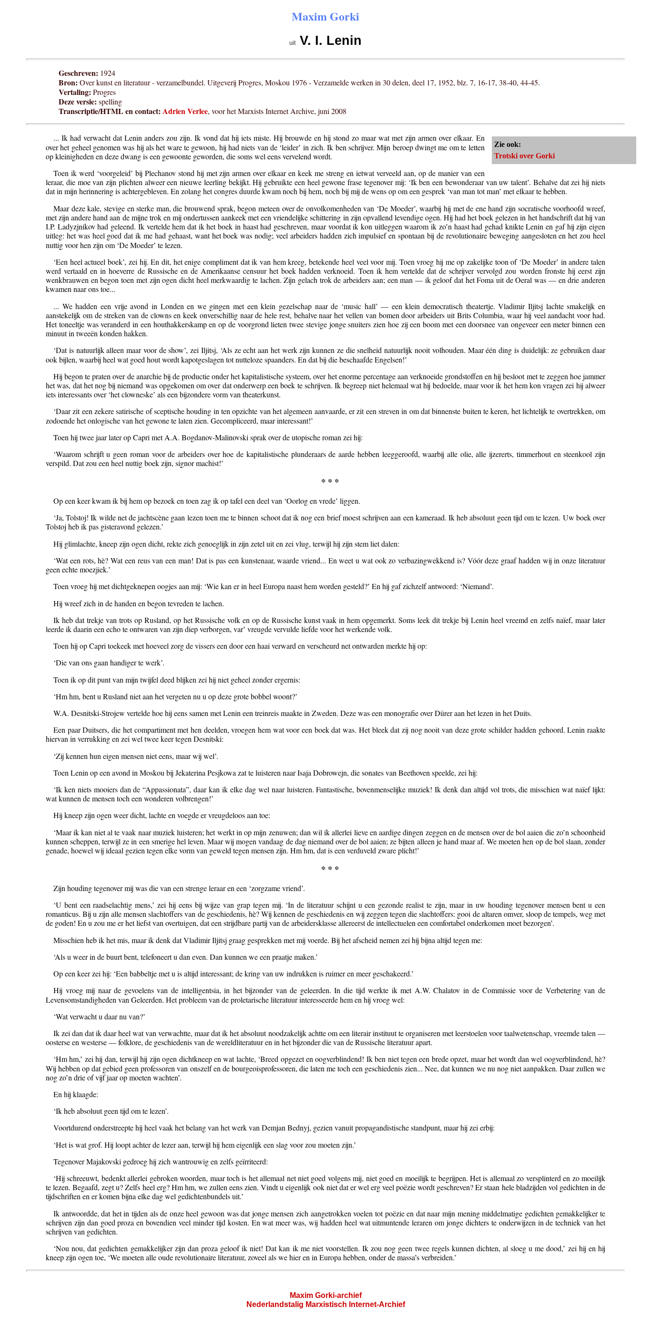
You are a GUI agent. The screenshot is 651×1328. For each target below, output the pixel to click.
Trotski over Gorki (524, 156)
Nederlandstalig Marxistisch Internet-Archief (325, 1304)
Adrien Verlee (185, 110)
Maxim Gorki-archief (326, 1295)
